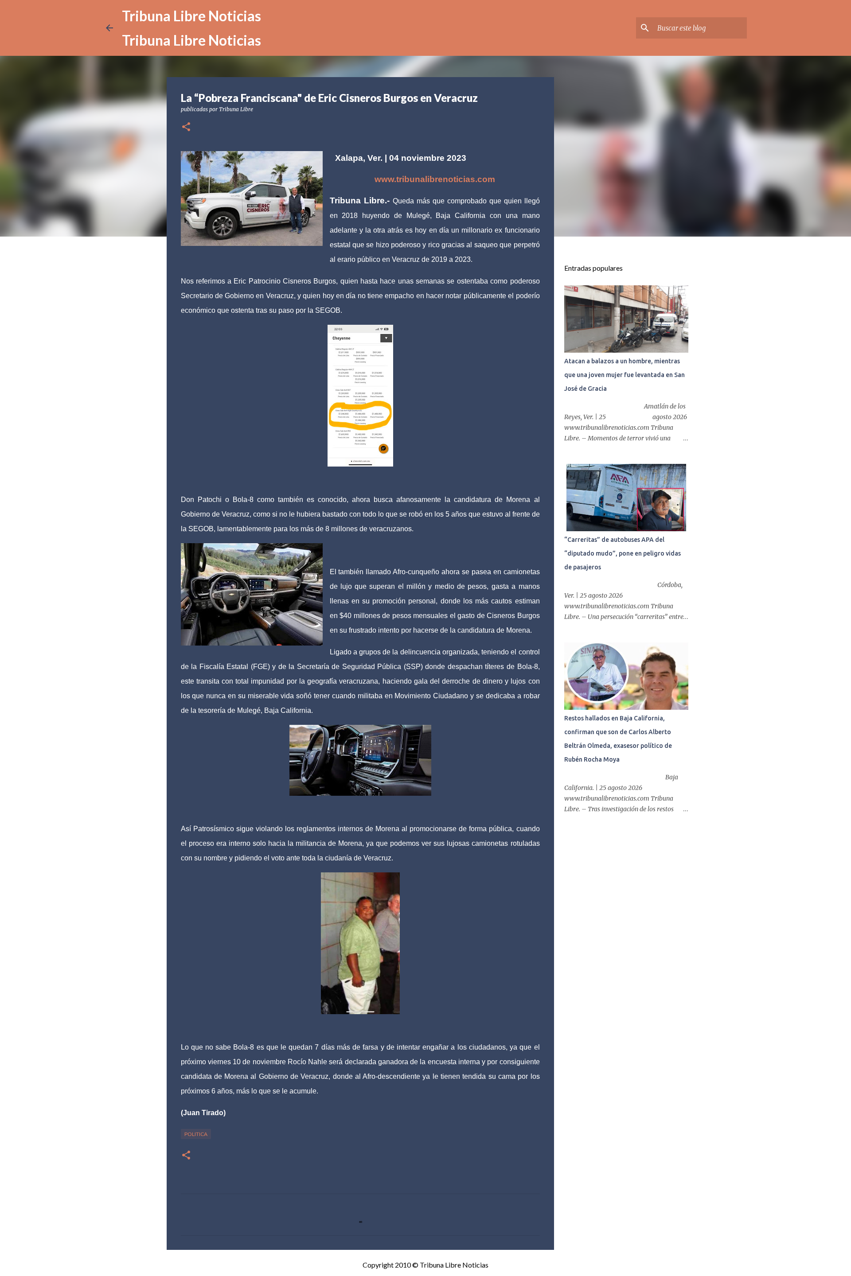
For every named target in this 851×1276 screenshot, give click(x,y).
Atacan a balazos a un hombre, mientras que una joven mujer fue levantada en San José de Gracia (624, 375)
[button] (186, 127)
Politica (195, 1134)
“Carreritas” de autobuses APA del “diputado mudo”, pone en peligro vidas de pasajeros (622, 553)
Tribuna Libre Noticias (191, 15)
